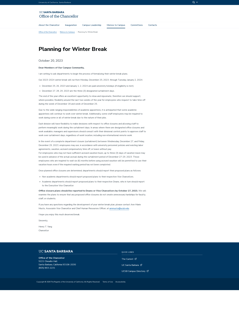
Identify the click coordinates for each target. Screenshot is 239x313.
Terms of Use (108, 282)
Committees (137, 25)
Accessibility (120, 282)
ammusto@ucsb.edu (119, 208)
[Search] (195, 2)
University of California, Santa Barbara (55, 2)
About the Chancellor (49, 25)
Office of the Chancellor (48, 32)
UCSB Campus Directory (133, 271)
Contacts (152, 25)
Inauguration (71, 25)
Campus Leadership (91, 25)
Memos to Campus (116, 25)
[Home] (60, 18)
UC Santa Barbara (130, 265)
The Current (127, 259)
